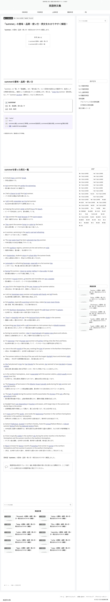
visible (19, 436)
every (22, 294)
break (24, 178)
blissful (56, 325)
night (68, 356)
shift (43, 310)
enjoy (54, 92)
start (40, 348)
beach (40, 209)
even (49, 302)
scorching (25, 302)
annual (48, 424)
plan (28, 333)
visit (18, 193)
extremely (30, 240)
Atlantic (32, 384)
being (21, 446)
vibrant (66, 424)
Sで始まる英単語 (19, 18)
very (46, 279)
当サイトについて (70, 597)
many (9, 414)
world (22, 414)
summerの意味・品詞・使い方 (39, 41)
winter (29, 271)
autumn (60, 310)
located (21, 424)
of (25, 286)
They (7, 224)
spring (51, 446)
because (24, 217)
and (35, 232)
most (19, 217)
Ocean (38, 384)
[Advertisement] (38, 62)
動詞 (27, 18)
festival (12, 426)
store (22, 271)
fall (8, 386)
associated (34, 374)
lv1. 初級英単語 (8, 18)
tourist (15, 279)
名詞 (32, 18)
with (40, 294)
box (41, 271)
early (5, 386)
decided (62, 364)
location (32, 404)
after (35, 255)
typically (43, 384)
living (24, 224)
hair (26, 364)
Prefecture (14, 424)
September (11, 255)
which (59, 374)
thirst (19, 325)
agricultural (8, 396)
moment (62, 325)
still (7, 201)
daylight (50, 356)
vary (17, 404)
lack (9, 394)
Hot (6, 186)
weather (11, 302)
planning (11, 341)
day (51, 263)
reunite (35, 294)
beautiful (15, 317)
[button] (70, 504)
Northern (13, 310)
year (30, 286)
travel (34, 333)
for (27, 186)
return (24, 255)
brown (69, 364)
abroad (38, 333)
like (7, 217)
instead (6, 366)
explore (47, 333)
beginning (39, 414)
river (10, 240)
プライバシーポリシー (101, 597)
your (14, 325)
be (42, 341)
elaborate (25, 426)
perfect (23, 186)
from (47, 310)
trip (25, 201)
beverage (26, 263)
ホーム (62, 597)
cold (27, 325)
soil (61, 394)
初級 (10, 126)
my (25, 271)
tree (22, 317)
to (16, 193)
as (39, 286)
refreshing (40, 232)
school (31, 255)
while (22, 209)
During (7, 271)
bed (51, 271)
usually (64, 374)
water (14, 240)
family (44, 294)
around (6, 376)
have (12, 178)
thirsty (57, 302)
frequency (11, 384)
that (37, 317)
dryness (52, 394)
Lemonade (9, 263)
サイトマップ (90, 597)
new (51, 333)
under (45, 271)
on (34, 209)
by (34, 224)
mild (47, 248)
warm (35, 217)
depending (23, 404)
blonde (30, 364)
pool (27, 232)
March (7, 446)
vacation (19, 95)
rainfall (15, 394)
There (7, 317)
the (57, 92)
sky (34, 436)
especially (34, 263)
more (53, 302)
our (23, 201)
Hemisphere (21, 310)
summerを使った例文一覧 (37, 44)
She (6, 364)
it (28, 217)
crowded (51, 279)
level (18, 240)
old (51, 294)
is (29, 232)
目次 (35, 37)
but (46, 364)
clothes (34, 271)
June (7, 286)
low (35, 240)
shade (48, 317)
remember (17, 201)
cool (32, 232)
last (25, 193)
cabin (31, 224)
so (24, 279)
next (27, 341)
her (45, 302)
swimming (31, 186)
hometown (15, 294)
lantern (31, 426)
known (35, 286)
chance (12, 193)
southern (13, 248)
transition (34, 446)
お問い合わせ (80, 597)
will (39, 341)
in (27, 224)
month (19, 348)
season (39, 217)
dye (20, 364)
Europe (22, 341)
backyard (32, 317)
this (38, 240)
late (60, 384)
